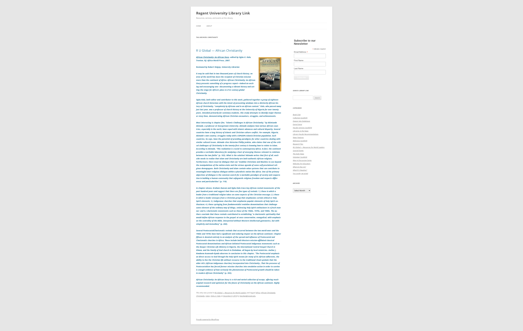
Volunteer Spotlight (300, 157)
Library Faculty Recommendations (305, 134)
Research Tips (298, 144)
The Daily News (298, 154)
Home (198, 26)
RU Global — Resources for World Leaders (230, 292)
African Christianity (268, 292)
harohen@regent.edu (248, 296)
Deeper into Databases (301, 121)
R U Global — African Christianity (219, 50)
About (209, 26)
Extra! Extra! (297, 124)
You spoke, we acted (300, 173)
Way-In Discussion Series (302, 160)
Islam (208, 296)
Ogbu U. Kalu (216, 296)
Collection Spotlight (300, 118)
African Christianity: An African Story (212, 57)
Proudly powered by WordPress (207, 319)
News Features (298, 137)
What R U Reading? (300, 170)
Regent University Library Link (223, 13)
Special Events (298, 150)
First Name (298, 60)
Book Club (297, 114)
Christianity (200, 296)
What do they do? (299, 167)
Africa (258, 292)
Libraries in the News (300, 131)
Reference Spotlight (300, 141)
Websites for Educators (301, 163)
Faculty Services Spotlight (302, 127)
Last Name (298, 68)
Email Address (301, 52)
